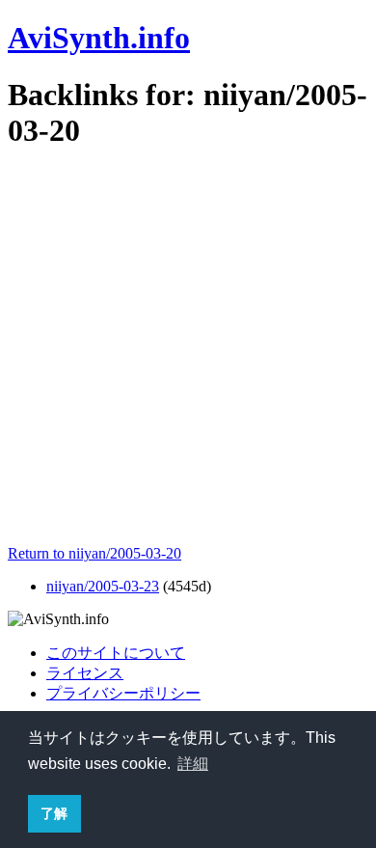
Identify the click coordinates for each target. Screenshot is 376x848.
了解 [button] (53, 813)
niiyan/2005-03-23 (102, 586)
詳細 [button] (192, 763)
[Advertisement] (188, 357)
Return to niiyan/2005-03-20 (94, 553)
